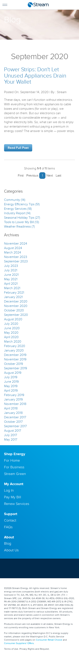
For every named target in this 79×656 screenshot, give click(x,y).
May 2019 (10, 386)
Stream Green (15, 474)
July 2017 (10, 435)
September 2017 (15, 426)
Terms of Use (11, 649)
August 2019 (12, 373)
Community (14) (14, 200)
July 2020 (11, 324)
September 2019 (15, 368)
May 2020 (11, 333)
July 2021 (10, 270)
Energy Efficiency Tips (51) (22, 204)
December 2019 (15, 355)
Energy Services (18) (18, 209)
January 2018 (13, 413)
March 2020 (12, 342)
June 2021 (11, 275)
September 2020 (16, 315)
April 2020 (11, 337)
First (20, 176)
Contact (10, 520)
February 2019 (14, 395)
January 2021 (13, 297)
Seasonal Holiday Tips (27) (22, 218)
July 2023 (11, 266)
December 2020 (15, 301)
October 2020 (14, 310)
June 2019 (11, 382)
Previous (32, 176)
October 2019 (13, 364)
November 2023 (15, 257)
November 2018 (15, 404)
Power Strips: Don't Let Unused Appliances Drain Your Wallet (35, 76)
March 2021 (12, 288)
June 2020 (12, 328)
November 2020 (15, 306)
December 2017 (15, 417)
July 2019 (10, 377)
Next (50, 176)
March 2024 (12, 252)
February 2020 (14, 346)
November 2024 (15, 244)
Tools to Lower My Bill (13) (21, 222)
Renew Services (16, 504)
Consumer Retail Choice (49, 639)
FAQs (8, 527)
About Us (11, 550)
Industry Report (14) (17, 213)
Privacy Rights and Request (34, 649)
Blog (7, 543)
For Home (12, 460)
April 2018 (11, 408)
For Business (14, 467)
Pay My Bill (12, 497)
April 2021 (11, 284)
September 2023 (16, 261)
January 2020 (14, 350)
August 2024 (13, 248)
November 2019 (15, 359)
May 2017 (10, 440)
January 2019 (13, 399)
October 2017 (13, 422)
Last (59, 176)
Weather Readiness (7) (19, 227)
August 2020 (13, 319)
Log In (9, 490)
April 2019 (11, 391)
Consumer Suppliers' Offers (19, 643)
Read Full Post (18, 148)
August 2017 (12, 431)
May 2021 (10, 279)
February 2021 (14, 293)
